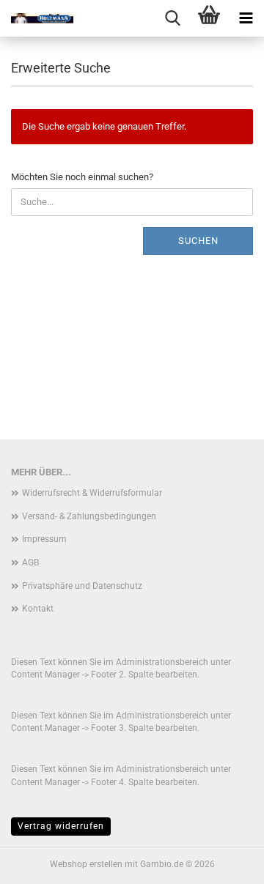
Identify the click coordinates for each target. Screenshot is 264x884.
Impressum (44, 539)
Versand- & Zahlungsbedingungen (89, 516)
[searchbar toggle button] (172, 18)
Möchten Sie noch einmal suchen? (82, 176)
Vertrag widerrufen (61, 826)
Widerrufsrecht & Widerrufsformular (92, 493)
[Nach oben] (224, 862)
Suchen (198, 240)
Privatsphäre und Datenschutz (82, 586)
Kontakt (38, 608)
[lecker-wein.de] (36, 18)
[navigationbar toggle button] (245, 18)
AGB (30, 562)
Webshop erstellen (86, 864)
